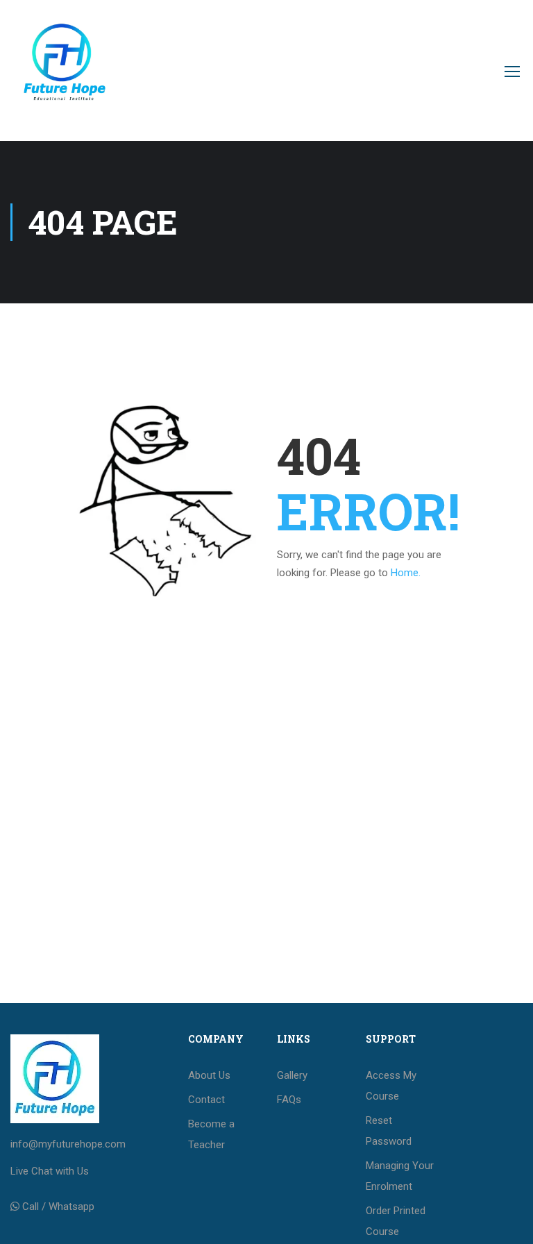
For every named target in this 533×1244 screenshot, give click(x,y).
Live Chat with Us (49, 1171)
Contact (206, 1099)
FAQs (289, 1099)
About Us (209, 1075)
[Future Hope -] (63, 77)
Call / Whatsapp (58, 1206)
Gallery (292, 1075)
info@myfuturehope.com (68, 1144)
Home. (406, 572)
